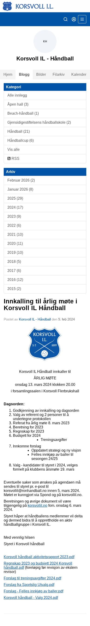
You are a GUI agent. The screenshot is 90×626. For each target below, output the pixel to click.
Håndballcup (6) (20, 140)
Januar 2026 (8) (20, 189)
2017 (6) (14, 271)
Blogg (24, 74)
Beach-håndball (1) (23, 113)
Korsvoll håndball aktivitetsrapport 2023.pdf (39, 557)
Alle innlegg (17, 95)
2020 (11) (15, 243)
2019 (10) (15, 253)
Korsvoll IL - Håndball (35, 319)
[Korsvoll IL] (45, 6)
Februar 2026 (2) (21, 180)
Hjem (7, 74)
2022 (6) (14, 225)
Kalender (78, 74)
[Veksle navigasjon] (82, 19)
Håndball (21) (18, 131)
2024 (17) (15, 207)
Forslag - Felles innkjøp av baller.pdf (33, 591)
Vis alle (13, 149)
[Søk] (65, 19)
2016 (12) (15, 280)
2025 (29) (15, 198)
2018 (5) (14, 262)
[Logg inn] (74, 19)
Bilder (41, 74)
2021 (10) (15, 234)
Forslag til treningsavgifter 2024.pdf (32, 578)
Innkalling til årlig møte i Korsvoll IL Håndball (40, 304)
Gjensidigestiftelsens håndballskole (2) (39, 122)
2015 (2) (14, 289)
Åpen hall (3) (17, 104)
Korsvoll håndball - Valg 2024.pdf (31, 598)
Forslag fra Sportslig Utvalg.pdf (29, 585)
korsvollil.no (37, 505)
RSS (15, 158)
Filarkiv (59, 74)
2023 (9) (14, 216)
